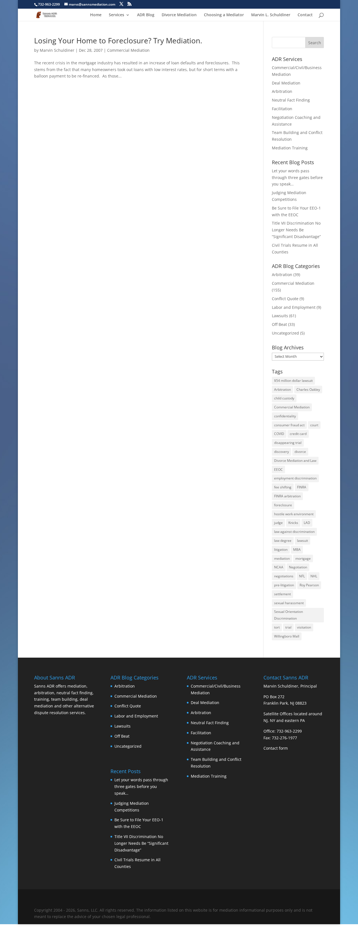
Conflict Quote (285, 298)
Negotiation (298, 567)
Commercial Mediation (128, 50)
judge (278, 522)
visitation (304, 627)
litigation (281, 549)
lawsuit (302, 540)
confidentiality (285, 416)
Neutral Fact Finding (291, 100)
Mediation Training (290, 147)
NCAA (278, 567)
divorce (300, 451)
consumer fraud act (289, 425)
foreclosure (283, 505)
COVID (279, 433)
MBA (297, 549)
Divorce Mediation (179, 15)
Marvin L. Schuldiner (270, 15)
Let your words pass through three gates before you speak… (297, 177)
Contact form (275, 748)
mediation (282, 558)
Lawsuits (280, 315)
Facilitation (282, 108)
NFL (302, 576)
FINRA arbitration (287, 496)
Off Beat (279, 324)
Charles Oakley (308, 389)
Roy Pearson (309, 585)
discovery (281, 451)
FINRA (301, 487)
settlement (282, 594)
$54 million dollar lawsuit (293, 380)
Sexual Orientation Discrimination (288, 615)
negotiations (283, 576)
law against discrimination (294, 531)
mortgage (303, 558)
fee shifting (282, 487)
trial (288, 627)
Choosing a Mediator (224, 15)
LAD (307, 522)
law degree (282, 540)
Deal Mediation (286, 83)
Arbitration (282, 91)
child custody (284, 398)
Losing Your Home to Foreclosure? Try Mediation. (118, 41)
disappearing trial (288, 442)
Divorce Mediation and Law (295, 460)
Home (96, 15)
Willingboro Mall (286, 636)
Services (116, 15)
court (314, 425)
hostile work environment (294, 514)
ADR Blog (145, 15)
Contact (305, 15)
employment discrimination (295, 478)
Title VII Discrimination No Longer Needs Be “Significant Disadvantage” (296, 229)
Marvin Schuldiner (57, 50)
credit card (298, 433)
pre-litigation (284, 585)
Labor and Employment (293, 307)
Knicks (293, 522)
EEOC (278, 469)
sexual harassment (289, 603)
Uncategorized (285, 333)
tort (277, 627)
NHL (313, 576)
